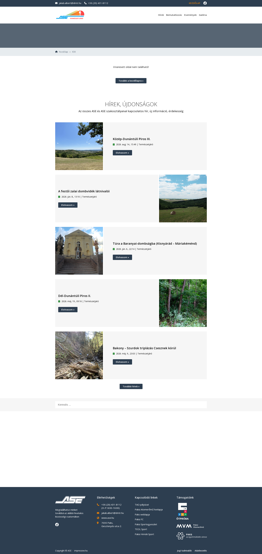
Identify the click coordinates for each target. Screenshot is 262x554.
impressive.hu (81, 550)
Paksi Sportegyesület (146, 524)
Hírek (161, 14)
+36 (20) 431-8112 (98, 3)
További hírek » (131, 386)
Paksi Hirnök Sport (144, 534)
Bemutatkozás (174, 14)
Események (190, 14)
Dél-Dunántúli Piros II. (74, 296)
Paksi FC (139, 519)
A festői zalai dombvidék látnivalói (84, 191)
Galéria (203, 14)
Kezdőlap (194, 3)
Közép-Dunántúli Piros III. (131, 139)
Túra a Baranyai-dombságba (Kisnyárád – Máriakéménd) (155, 243)
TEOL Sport (141, 529)
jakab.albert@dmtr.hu (70, 3)
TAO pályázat (142, 504)
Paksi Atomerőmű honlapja (149, 509)
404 (74, 52)
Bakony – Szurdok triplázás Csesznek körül (144, 348)
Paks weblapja (142, 514)
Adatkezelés (201, 550)
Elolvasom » (122, 152)
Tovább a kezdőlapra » (131, 80)
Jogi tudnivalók (184, 550)
